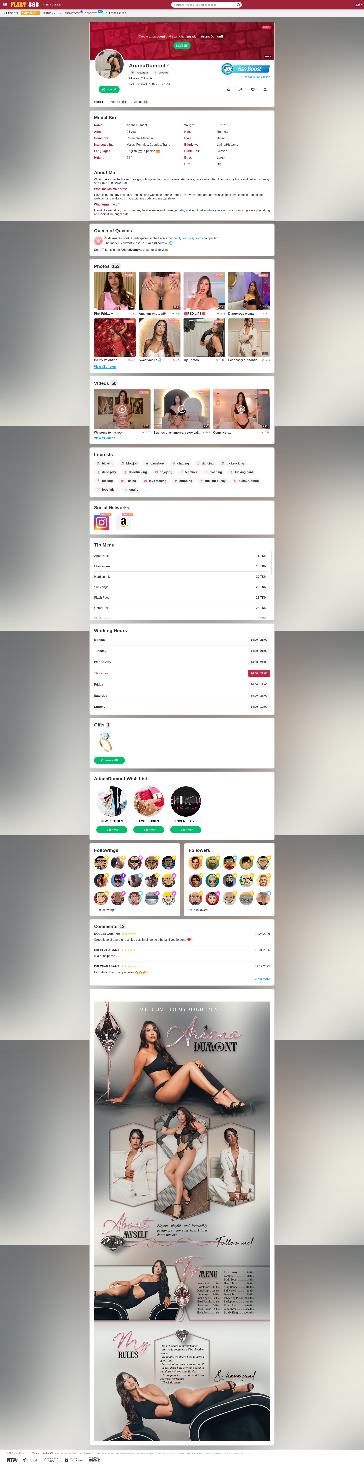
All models (10, 13)
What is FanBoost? (257, 76)
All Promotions (70, 13)
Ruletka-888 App (116, 13)
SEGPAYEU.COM (92, 1453)
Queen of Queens (191, 238)
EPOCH (75, 1453)
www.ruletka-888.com (47, 1453)
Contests (91, 13)
